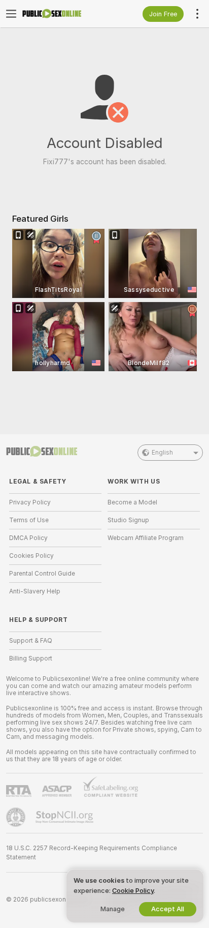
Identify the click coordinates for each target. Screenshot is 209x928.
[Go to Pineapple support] (16, 817)
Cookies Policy (31, 555)
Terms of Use (29, 520)
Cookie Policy (133, 890)
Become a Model (132, 502)
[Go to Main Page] (63, 13)
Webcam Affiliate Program (146, 538)
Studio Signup (128, 520)
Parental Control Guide (42, 573)
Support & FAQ (30, 640)
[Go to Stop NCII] (65, 817)
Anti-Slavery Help (34, 591)
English (162, 452)
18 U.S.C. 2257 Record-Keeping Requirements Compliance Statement (91, 853)
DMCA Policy (28, 538)
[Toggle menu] (11, 13)
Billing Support (30, 658)
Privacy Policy (30, 502)
